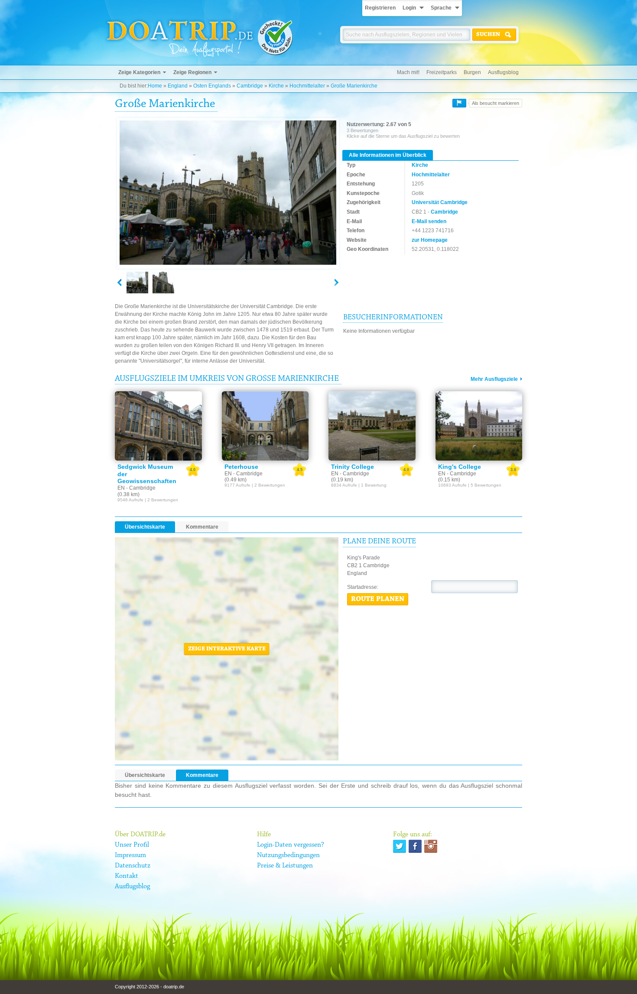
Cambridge (250, 86)
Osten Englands (212, 86)
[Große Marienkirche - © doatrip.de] (228, 193)
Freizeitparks (441, 72)
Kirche (276, 86)
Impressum (130, 855)
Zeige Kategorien (139, 72)
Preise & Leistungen (285, 865)
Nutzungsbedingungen (288, 855)
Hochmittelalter (307, 86)
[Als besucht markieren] (459, 103)
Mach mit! (408, 72)
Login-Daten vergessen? (290, 844)
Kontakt (126, 876)
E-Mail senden (429, 221)
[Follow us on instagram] (430, 846)
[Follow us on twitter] (399, 846)
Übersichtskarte (145, 527)
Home (155, 86)
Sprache (441, 8)
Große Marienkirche (354, 86)
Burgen (472, 72)
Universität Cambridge (440, 202)
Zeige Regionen (192, 72)
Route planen (377, 599)
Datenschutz (132, 865)
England (178, 86)
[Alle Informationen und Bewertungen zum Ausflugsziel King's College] (479, 426)
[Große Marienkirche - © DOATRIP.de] (163, 282)
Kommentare (202, 527)
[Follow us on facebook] (415, 846)
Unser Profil (132, 844)
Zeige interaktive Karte (227, 649)
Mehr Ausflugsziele (494, 379)
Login (409, 8)
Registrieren (380, 8)
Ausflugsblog (503, 72)
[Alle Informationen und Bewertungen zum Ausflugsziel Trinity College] (372, 426)
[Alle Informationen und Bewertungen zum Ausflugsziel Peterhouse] (265, 426)
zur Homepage (430, 240)
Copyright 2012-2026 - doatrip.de (149, 986)
